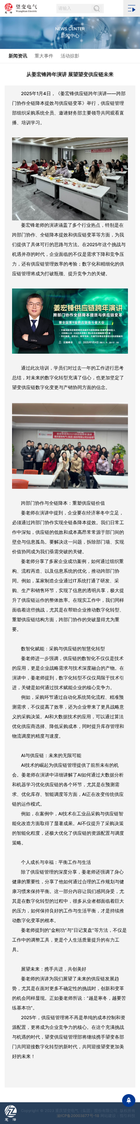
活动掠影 (70, 56)
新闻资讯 (18, 56)
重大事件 (44, 56)
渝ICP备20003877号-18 (78, 1116)
